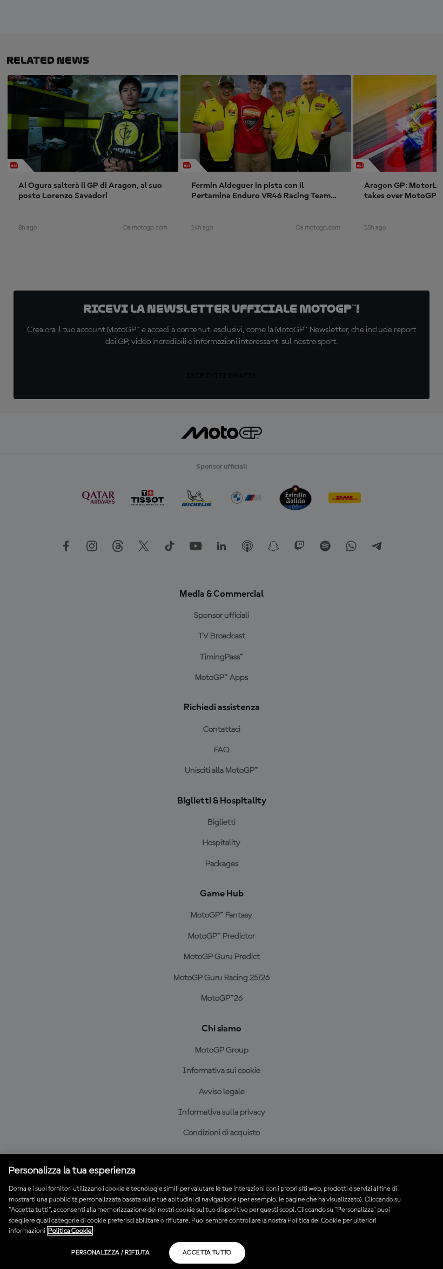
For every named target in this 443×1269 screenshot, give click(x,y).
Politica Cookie (70, 1230)
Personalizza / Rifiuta (110, 1253)
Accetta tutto (207, 1253)
